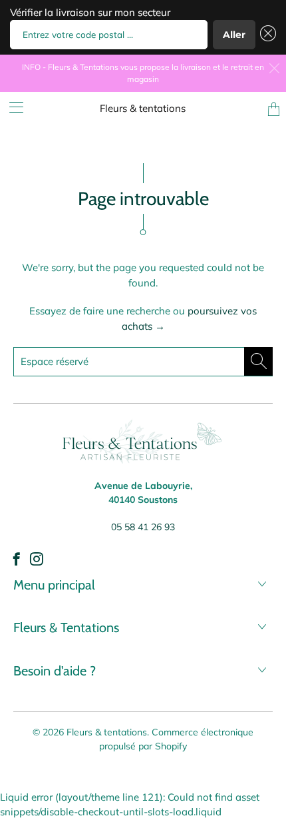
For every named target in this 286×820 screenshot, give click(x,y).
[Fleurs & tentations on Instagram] (36, 559)
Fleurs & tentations (143, 108)
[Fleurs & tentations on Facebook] (16, 559)
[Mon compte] (11, 107)
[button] (266, 34)
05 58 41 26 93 (143, 527)
